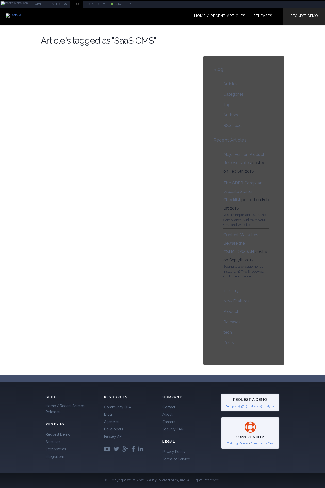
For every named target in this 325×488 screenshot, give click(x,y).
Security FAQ (173, 429)
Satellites (53, 442)
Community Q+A (117, 407)
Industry (231, 290)
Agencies (111, 422)
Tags (228, 104)
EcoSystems (56, 449)
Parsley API (113, 436)
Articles (230, 83)
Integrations (55, 457)
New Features (236, 301)
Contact (168, 407)
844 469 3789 (238, 406)
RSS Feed (232, 125)
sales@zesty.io (263, 406)
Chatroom (122, 4)
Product (230, 311)
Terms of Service (176, 459)
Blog (218, 69)
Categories (233, 94)
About (167, 414)
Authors (230, 115)
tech (227, 332)
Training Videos (237, 443)
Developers (113, 429)
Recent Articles (230, 140)
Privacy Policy (173, 452)
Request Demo (304, 16)
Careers (168, 422)
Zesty (228, 342)
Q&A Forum (96, 4)
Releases (231, 321)
